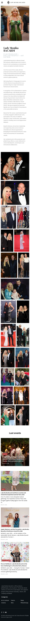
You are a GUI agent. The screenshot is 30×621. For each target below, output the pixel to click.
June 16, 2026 (5, 539)
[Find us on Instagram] (3, 612)
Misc (3, 489)
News (22, 600)
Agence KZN (9, 617)
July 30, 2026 (6, 463)
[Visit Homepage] (16, 2)
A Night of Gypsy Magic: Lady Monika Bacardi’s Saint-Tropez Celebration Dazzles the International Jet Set (13, 459)
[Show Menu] (2, 2)
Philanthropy (24, 602)
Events (5, 454)
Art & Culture (6, 525)
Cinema (3, 602)
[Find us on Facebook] (1, 612)
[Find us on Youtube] (6, 612)
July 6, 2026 (4, 504)
